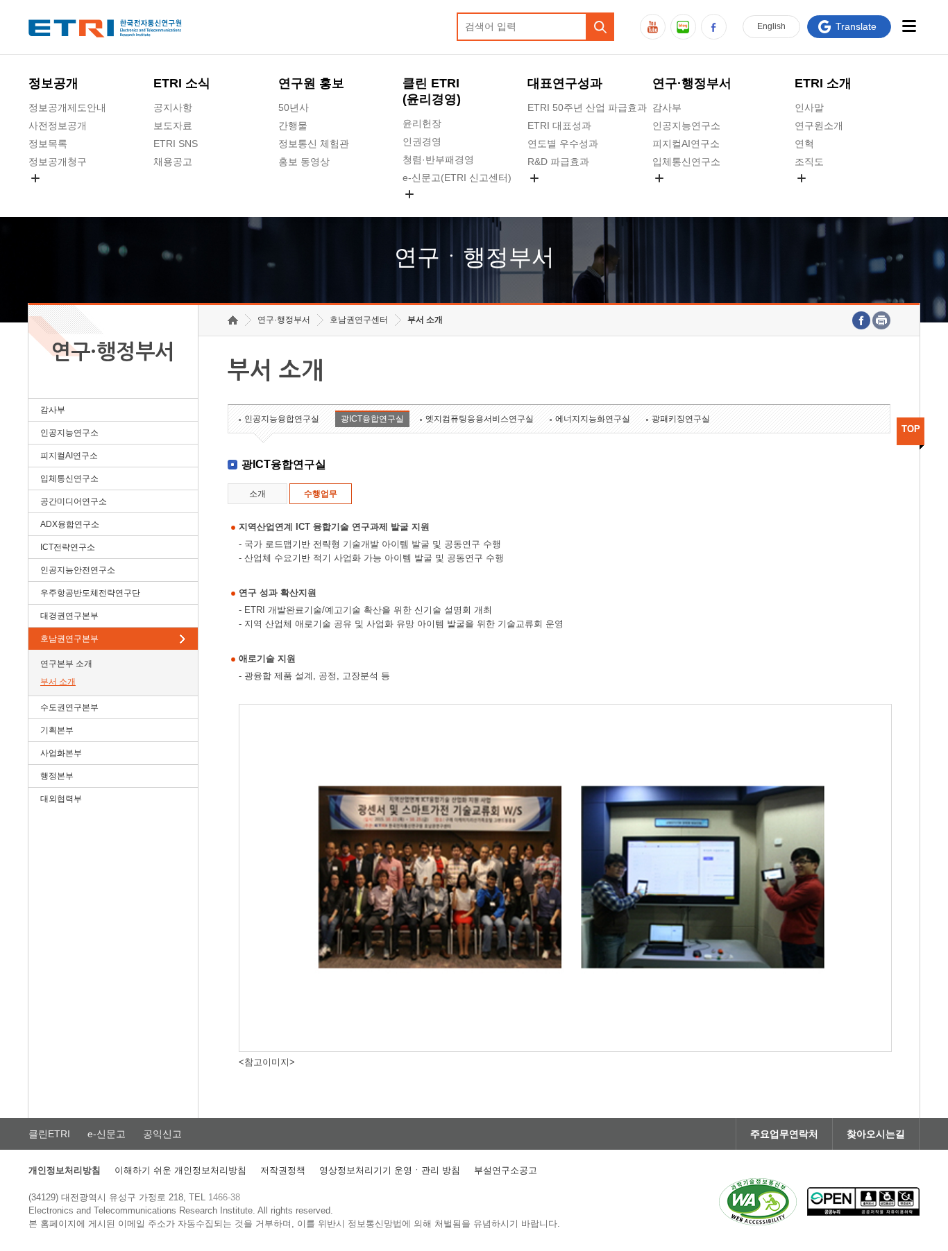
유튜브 (653, 27)
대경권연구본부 (69, 616)
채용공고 (172, 161)
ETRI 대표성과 (559, 125)
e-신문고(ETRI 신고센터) (457, 177)
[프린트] (881, 320)
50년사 (293, 107)
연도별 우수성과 (562, 143)
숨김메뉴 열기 (35, 178)
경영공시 (47, 194)
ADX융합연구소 (69, 524)
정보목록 (47, 143)
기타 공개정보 (825, 194)
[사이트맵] (909, 26)
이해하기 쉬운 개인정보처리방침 (180, 1170)
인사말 (809, 107)
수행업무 (320, 494)
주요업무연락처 (784, 1133)
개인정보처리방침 (64, 1170)
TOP (911, 429)
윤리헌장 (422, 123)
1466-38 (224, 1197)
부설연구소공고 (505, 1170)
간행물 (292, 125)
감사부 (667, 107)
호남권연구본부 (69, 639)
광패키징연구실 (681, 419)
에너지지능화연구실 (592, 419)
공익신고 (422, 210)
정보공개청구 (57, 161)
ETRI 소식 (181, 83)
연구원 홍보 (311, 83)
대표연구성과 (564, 83)
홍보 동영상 (304, 161)
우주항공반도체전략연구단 (90, 593)
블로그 (683, 27)
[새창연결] (861, 320)
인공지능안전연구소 (77, 570)
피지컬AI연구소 (686, 143)
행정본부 (57, 776)
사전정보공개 (57, 125)
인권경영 (422, 141)
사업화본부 (61, 753)
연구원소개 (819, 125)
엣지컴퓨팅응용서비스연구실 (479, 419)
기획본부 (57, 730)
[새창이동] (758, 1201)
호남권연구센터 (359, 320)
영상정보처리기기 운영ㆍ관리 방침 (389, 1170)
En (771, 26)
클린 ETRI (432, 91)
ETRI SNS (175, 143)
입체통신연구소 (686, 161)
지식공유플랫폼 (561, 194)
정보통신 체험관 (313, 143)
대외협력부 (61, 799)
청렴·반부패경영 (438, 159)
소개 (257, 494)
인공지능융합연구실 (281, 419)
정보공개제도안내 (67, 107)
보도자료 (172, 125)
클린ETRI (49, 1133)
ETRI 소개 (823, 83)
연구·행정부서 (691, 83)
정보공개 (53, 83)
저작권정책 (282, 1170)
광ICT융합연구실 (372, 419)
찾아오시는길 (876, 1133)
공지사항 (172, 107)
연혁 (804, 143)
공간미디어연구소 (691, 194)
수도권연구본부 (69, 707)
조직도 (809, 161)
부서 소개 (58, 682)
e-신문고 (106, 1133)
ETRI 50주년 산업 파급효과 (587, 107)
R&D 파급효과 (558, 161)
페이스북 (714, 27)
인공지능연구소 (686, 125)
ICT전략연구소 (67, 547)
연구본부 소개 (66, 663)
